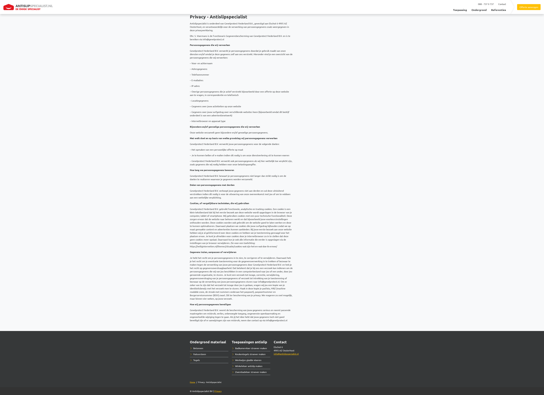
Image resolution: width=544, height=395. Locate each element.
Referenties (498, 9)
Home (192, 382)
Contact (502, 4)
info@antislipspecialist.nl (286, 353)
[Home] (28, 7)
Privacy (218, 391)
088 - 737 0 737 (486, 4)
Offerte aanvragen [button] (528, 7)
